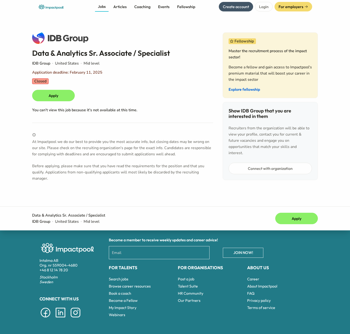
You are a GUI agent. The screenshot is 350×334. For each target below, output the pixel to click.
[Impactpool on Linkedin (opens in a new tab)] (60, 318)
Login (264, 6)
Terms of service (261, 307)
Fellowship (186, 6)
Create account (236, 6)
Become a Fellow (123, 300)
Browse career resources (130, 286)
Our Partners (189, 300)
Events (164, 6)
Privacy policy (259, 300)
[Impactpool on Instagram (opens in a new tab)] (75, 318)
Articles (120, 6)
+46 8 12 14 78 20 (54, 270)
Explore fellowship (244, 89)
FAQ (251, 293)
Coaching (142, 6)
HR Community (190, 293)
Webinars (117, 314)
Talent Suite (188, 286)
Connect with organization (270, 168)
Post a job (186, 279)
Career (253, 279)
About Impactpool (262, 286)
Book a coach (120, 293)
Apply (53, 95)
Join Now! (243, 252)
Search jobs (118, 279)
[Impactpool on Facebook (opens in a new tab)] (45, 318)
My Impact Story (122, 307)
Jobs (102, 6)
